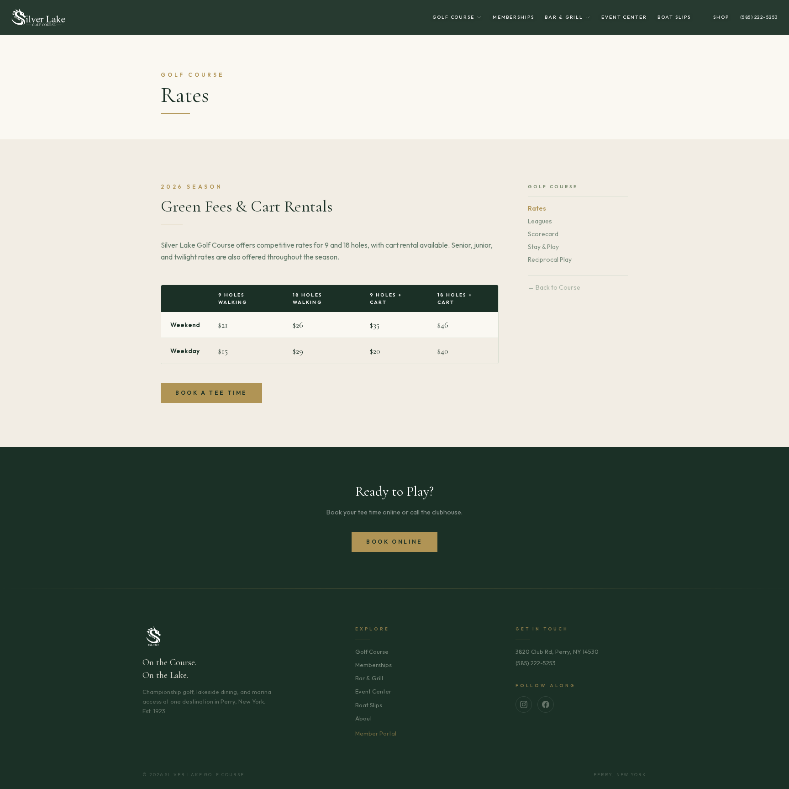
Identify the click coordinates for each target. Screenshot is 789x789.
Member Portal (375, 733)
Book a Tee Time (211, 392)
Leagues (540, 221)
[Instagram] (523, 704)
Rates (537, 208)
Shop (721, 17)
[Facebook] (545, 704)
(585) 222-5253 (759, 17)
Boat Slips (674, 17)
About (363, 718)
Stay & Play (543, 247)
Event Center (624, 17)
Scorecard (543, 234)
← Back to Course (554, 287)
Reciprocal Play (550, 259)
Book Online (394, 541)
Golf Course (453, 17)
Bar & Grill (564, 17)
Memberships (513, 17)
